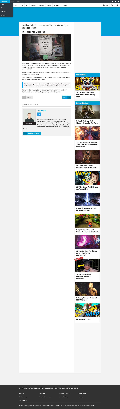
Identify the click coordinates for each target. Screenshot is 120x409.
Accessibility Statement (45, 397)
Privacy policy (82, 393)
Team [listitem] (2, 8)
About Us (21, 393)
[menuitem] (5, 1)
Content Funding (63, 397)
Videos (12, 1)
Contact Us (42, 393)
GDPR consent (23, 400)
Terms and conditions (64, 393)
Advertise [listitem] (3, 11)
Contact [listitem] (3, 15)
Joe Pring (41, 110)
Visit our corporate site (72, 388)
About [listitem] (2, 4)
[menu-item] (15, 5)
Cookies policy (23, 397)
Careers (81, 397)
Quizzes (18, 1)
